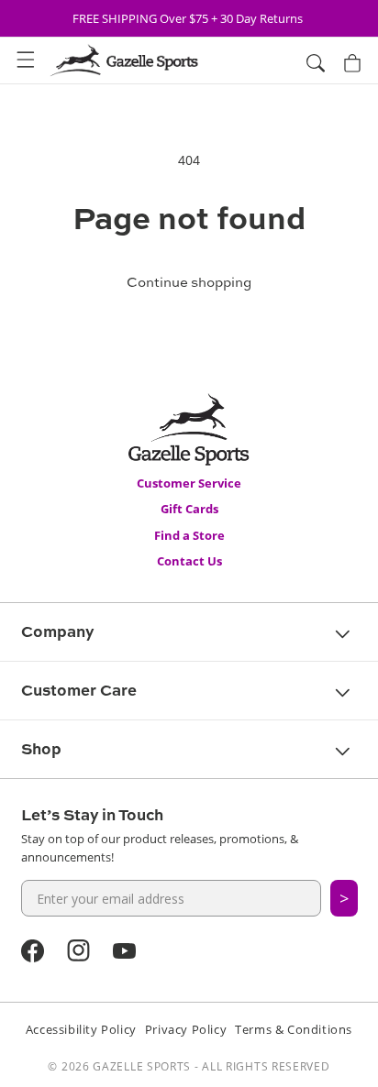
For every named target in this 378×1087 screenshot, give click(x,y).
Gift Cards (189, 508)
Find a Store (189, 535)
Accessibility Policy (81, 1029)
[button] (25, 60)
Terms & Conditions (293, 1029)
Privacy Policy (186, 1029)
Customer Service (189, 483)
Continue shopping (189, 281)
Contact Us (189, 561)
